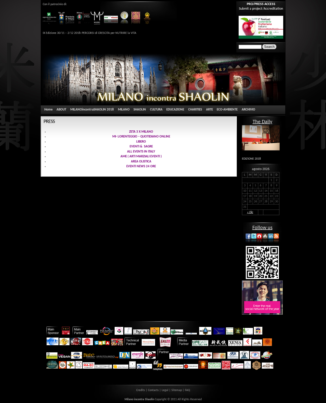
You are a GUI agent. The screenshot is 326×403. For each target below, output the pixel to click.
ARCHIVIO (248, 109)
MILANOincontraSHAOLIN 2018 (92, 109)
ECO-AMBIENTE (227, 109)
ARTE (209, 109)
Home (48, 109)
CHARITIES (195, 109)
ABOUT (61, 109)
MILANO (124, 109)
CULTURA (156, 109)
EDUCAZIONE (175, 109)
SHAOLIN (139, 109)
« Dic (250, 212)
